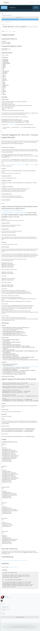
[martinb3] (2, 600)
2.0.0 (19, 17)
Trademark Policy (29, 628)
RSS (2, 13)
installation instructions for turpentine (19, 164)
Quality (13, 31)
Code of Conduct (6, 628)
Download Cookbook (20, 617)
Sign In (37, 2)
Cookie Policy (24, 628)
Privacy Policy (19, 628)
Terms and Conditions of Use (13, 628)
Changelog (10, 31)
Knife (9, 24)
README (3, 31)
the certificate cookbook (11, 124)
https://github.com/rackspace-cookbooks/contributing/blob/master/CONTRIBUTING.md (15, 560)
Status (33, 628)
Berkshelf (6, 24)
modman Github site (31, 164)
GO (36, 7)
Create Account (31, 2)
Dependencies (6, 31)
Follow (20, 19)
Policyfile (3, 24)
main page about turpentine (8, 164)
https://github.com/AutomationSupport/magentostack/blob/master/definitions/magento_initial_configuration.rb (21, 366)
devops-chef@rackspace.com (13, 567)
